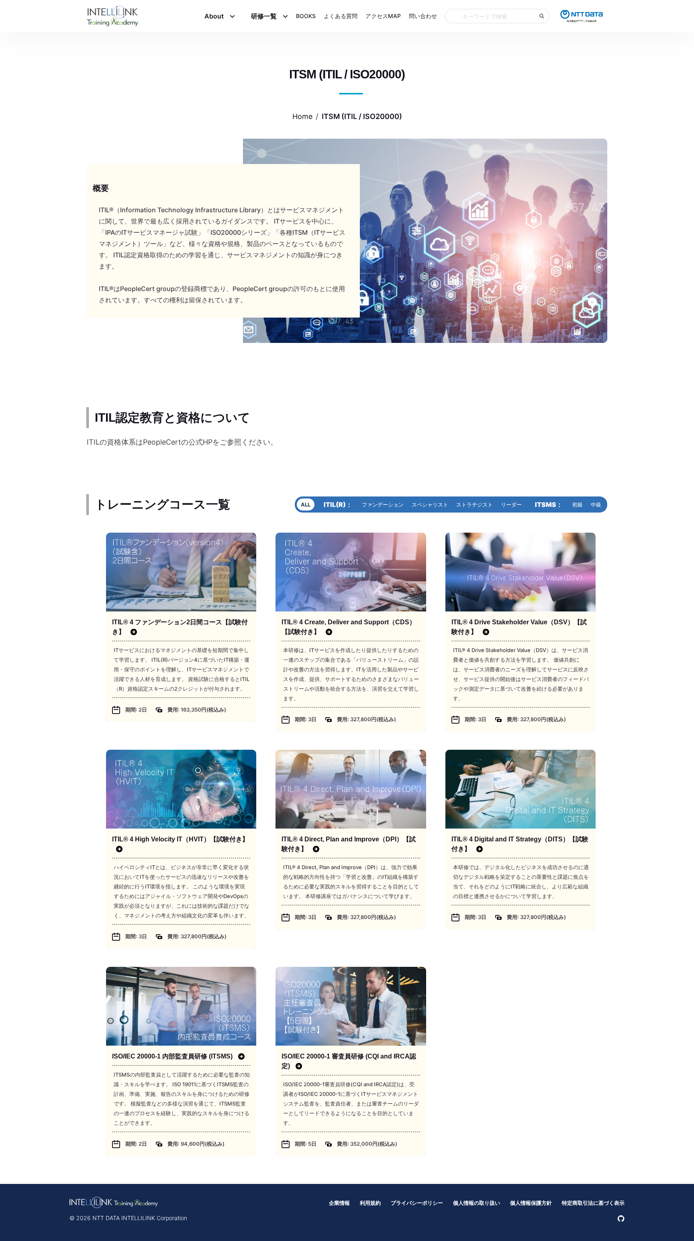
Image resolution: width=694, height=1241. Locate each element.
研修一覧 (264, 17)
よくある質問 (340, 17)
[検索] (541, 17)
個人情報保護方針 (531, 1203)
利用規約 (370, 1203)
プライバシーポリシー (417, 1203)
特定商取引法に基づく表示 (593, 1203)
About (214, 17)
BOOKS (306, 17)
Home (302, 116)
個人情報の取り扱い (476, 1203)
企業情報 (339, 1203)
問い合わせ (423, 17)
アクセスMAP (383, 17)
